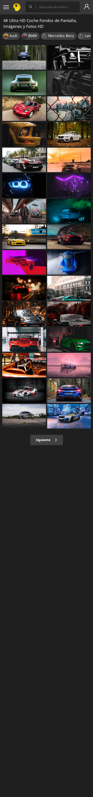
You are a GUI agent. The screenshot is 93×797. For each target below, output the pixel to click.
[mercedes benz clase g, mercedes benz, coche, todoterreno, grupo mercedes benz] (69, 57)
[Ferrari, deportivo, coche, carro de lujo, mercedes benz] (24, 339)
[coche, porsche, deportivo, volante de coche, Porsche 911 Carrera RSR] (24, 365)
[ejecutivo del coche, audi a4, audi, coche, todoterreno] (24, 57)
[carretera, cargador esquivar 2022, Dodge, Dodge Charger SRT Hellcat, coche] (24, 416)
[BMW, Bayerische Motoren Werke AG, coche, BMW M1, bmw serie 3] (69, 134)
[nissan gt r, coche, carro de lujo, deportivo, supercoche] (24, 288)
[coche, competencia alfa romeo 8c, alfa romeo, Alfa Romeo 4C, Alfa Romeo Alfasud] (24, 108)
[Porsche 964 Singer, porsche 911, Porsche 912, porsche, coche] (24, 83)
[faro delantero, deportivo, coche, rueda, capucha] (24, 185)
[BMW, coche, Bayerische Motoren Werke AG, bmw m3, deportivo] (69, 211)
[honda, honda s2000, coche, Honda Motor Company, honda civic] (24, 236)
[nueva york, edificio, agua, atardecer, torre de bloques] (69, 108)
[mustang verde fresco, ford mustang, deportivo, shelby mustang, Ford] (69, 339)
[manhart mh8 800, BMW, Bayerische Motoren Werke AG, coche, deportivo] (69, 390)
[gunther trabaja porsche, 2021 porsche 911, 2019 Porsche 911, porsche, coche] (69, 262)
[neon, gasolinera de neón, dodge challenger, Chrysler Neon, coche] (69, 185)
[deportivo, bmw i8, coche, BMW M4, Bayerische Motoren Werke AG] (69, 288)
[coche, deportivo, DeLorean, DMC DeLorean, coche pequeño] (69, 365)
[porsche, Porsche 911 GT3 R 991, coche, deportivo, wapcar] (24, 314)
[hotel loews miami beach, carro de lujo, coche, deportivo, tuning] (24, 160)
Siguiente (43, 440)
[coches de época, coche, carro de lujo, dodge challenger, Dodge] (69, 83)
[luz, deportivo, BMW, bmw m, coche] (24, 262)
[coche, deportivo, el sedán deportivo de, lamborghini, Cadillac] (24, 134)
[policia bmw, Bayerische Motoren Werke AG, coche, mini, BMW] (69, 416)
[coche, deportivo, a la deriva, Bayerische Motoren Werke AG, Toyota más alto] (69, 160)
